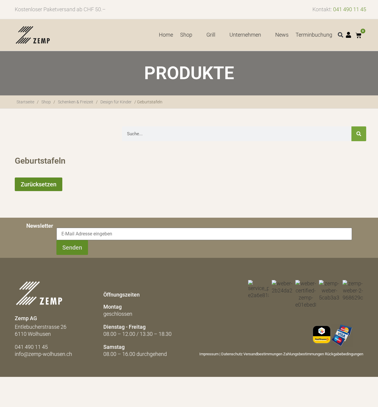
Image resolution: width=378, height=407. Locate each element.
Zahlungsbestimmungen (303, 354)
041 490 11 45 (349, 9)
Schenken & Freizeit (75, 102)
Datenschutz (231, 354)
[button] (341, 35)
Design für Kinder (116, 102)
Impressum (209, 354)
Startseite (25, 102)
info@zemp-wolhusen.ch (43, 354)
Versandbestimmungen (262, 354)
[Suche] (358, 133)
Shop (46, 102)
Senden (72, 247)
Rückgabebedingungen (344, 354)
